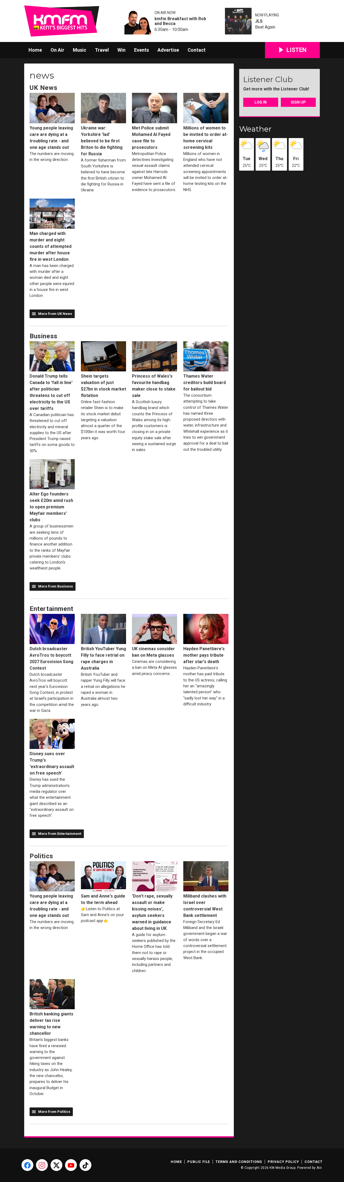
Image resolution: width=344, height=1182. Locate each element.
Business (44, 336)
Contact (197, 50)
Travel (102, 50)
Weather (255, 128)
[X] (56, 1165)
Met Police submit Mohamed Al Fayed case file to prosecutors (151, 137)
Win (121, 50)
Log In (261, 102)
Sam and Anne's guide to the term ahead (103, 899)
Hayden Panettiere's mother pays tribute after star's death (204, 655)
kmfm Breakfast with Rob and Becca (180, 21)
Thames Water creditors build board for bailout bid (204, 383)
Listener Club (268, 79)
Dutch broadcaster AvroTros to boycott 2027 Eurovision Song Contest (51, 658)
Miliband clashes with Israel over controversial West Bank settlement (204, 905)
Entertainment (51, 609)
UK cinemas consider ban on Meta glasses (153, 652)
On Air (57, 50)
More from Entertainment (59, 834)
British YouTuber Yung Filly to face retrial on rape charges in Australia (103, 658)
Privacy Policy (283, 1162)
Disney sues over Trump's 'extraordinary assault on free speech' (52, 763)
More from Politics (54, 1112)
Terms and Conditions (239, 1162)
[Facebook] (27, 1165)
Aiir (319, 1168)
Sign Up (298, 102)
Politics (41, 856)
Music (79, 50)
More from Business (55, 586)
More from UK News (55, 314)
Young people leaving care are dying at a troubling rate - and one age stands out (51, 137)
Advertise (168, 50)
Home (35, 50)
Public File (198, 1162)
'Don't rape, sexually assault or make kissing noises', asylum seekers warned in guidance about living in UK (152, 912)
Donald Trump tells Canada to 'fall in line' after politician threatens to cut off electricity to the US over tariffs (51, 392)
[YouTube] (71, 1165)
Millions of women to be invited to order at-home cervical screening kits (205, 137)
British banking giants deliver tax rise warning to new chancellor (51, 1023)
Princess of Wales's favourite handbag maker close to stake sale (153, 386)
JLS (259, 21)
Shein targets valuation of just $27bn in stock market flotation (103, 386)
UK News (43, 88)
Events (141, 50)
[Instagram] (42, 1165)
